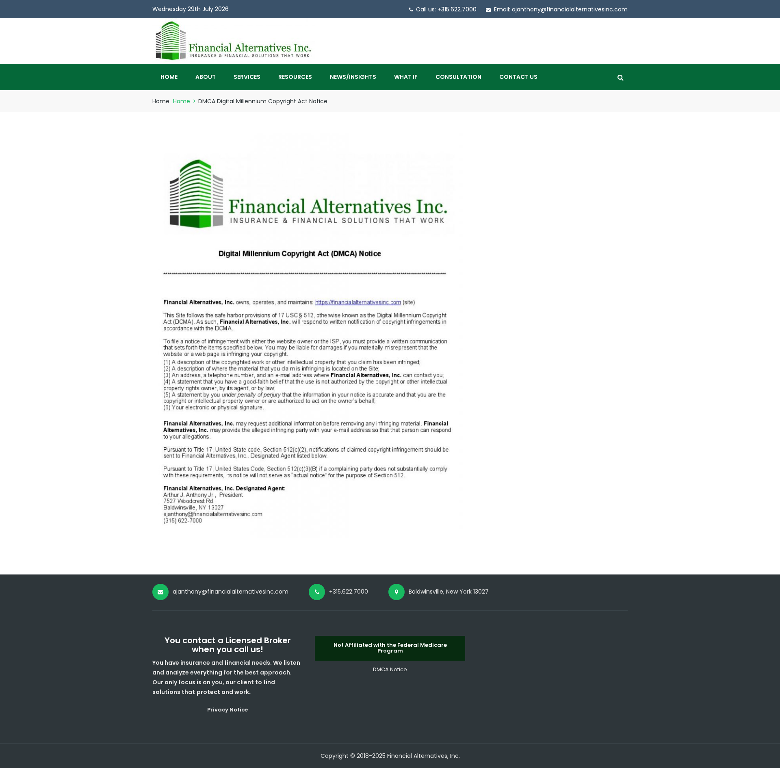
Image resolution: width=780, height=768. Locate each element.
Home (169, 77)
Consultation (458, 77)
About (205, 77)
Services (247, 77)
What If (406, 77)
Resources (295, 77)
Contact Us (518, 77)
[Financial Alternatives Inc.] (233, 41)
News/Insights (353, 77)
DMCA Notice (390, 669)
